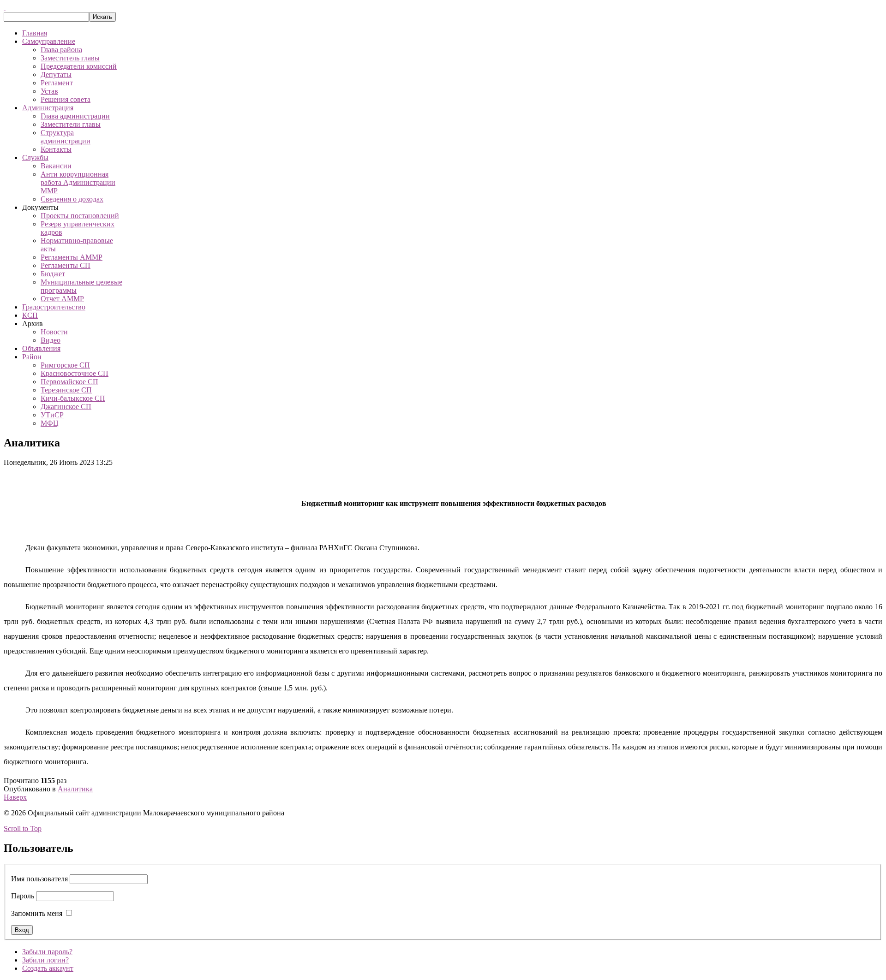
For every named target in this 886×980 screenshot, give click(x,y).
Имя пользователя (39, 879)
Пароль (22, 896)
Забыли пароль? (47, 952)
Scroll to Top (23, 828)
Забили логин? (45, 960)
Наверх (15, 797)
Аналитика (75, 789)
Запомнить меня (36, 913)
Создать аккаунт (47, 968)
